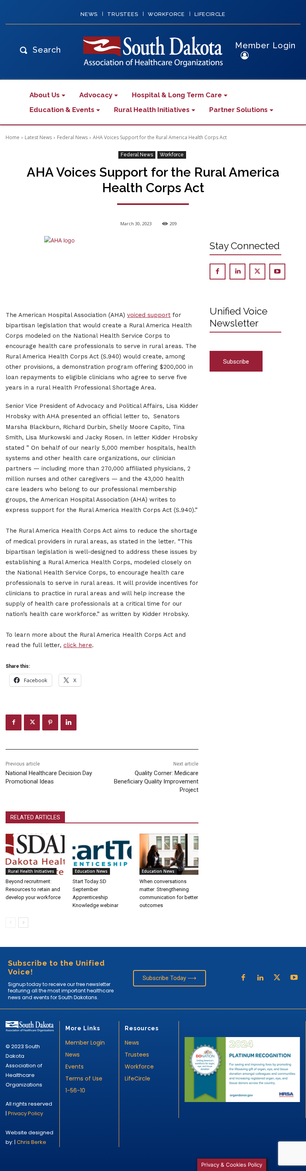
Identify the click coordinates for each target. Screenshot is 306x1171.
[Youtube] (277, 271)
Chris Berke (31, 1142)
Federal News (72, 137)
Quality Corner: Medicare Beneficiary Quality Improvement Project (156, 781)
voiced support (149, 315)
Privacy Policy (25, 1113)
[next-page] (23, 922)
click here (77, 645)
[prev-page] (11, 922)
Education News (91, 871)
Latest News (38, 137)
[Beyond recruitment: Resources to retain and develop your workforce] (35, 854)
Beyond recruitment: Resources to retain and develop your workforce (33, 889)
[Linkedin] (68, 722)
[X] (32, 722)
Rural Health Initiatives (31, 871)
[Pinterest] (50, 722)
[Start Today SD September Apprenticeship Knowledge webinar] (102, 854)
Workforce (172, 154)
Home (13, 137)
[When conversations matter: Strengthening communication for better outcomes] (168, 854)
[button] (38, 49)
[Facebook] (14, 722)
